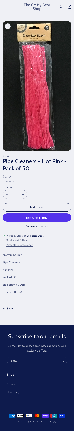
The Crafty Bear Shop (33, 422)
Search (11, 384)
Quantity (7, 187)
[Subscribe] (63, 361)
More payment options (37, 226)
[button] (4, 7)
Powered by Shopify (48, 422)
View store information (19, 245)
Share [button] (10, 308)
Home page (13, 392)
